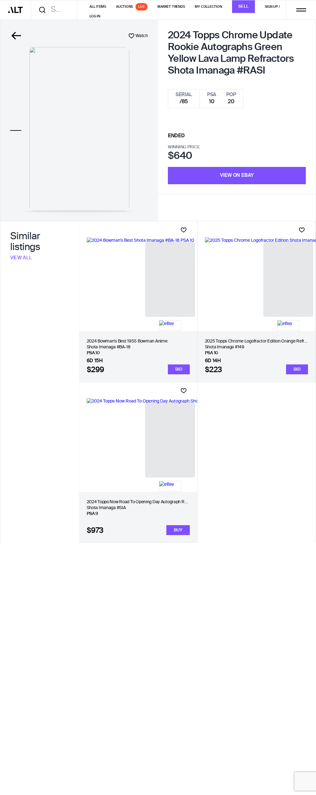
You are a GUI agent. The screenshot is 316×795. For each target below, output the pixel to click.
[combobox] (56, 9)
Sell (243, 6)
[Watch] (183, 229)
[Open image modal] (79, 129)
